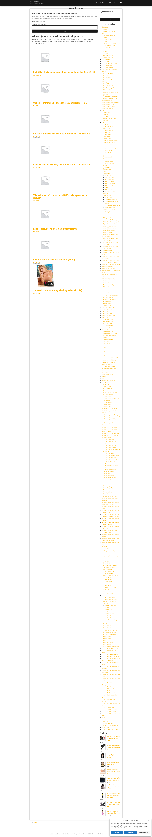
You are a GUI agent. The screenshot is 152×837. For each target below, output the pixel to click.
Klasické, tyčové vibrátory (109, 567)
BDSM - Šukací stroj (106, 61)
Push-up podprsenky (108, 492)
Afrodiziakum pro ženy (108, 161)
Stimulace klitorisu (108, 394)
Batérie (105, 165)
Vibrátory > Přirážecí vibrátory (109, 693)
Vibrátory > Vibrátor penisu (108, 707)
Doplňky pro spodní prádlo (109, 469)
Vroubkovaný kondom (110, 191)
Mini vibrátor (106, 622)
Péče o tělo (106, 216)
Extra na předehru (107, 287)
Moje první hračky (107, 721)
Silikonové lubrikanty (110, 207)
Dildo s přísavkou (107, 112)
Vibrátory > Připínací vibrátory (109, 691)
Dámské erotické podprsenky (110, 447)
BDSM (103, 33)
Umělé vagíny (106, 327)
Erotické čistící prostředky (108, 279)
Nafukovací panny (107, 323)
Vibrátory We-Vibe (109, 616)
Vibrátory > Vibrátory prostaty (109, 711)
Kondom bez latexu (109, 181)
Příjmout (117, 832)
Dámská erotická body (107, 100)
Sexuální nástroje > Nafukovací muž (111, 417)
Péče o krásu (106, 214)
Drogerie (104, 155)
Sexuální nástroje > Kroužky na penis (111, 415)
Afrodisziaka (105, 27)
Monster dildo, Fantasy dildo (110, 118)
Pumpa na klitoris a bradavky (110, 295)
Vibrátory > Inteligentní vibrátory (110, 654)
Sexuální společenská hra (109, 723)
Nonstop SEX (34, 2)
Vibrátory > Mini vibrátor (108, 687)
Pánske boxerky (107, 490)
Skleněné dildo (107, 120)
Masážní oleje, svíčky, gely (109, 210)
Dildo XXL (105, 114)
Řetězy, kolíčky (107, 47)
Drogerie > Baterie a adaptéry (109, 228)
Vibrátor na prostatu (108, 591)
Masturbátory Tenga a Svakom (111, 333)
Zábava (103, 717)
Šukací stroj (106, 51)
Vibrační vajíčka (107, 303)
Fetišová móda (107, 41)
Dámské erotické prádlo (108, 104)
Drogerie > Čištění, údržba (108, 230)
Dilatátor (105, 37)
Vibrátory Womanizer (110, 618)
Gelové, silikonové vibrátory (110, 565)
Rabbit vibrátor (107, 583)
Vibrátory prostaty (107, 644)
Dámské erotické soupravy (108, 106)
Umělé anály (106, 342)
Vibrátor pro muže (107, 640)
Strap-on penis (107, 138)
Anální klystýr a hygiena (109, 163)
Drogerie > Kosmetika (107, 250)
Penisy (103, 378)
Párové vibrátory (107, 624)
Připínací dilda (106, 132)
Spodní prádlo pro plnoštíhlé (110, 496)
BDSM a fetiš (106, 549)
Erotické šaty (93, 2)
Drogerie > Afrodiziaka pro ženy (109, 226)
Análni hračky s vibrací (109, 597)
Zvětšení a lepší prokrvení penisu (111, 222)
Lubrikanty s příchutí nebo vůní (112, 205)
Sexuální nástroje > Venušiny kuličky (111, 433)
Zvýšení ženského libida (109, 224)
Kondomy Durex (109, 185)
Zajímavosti (37, 822)
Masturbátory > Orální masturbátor (110, 358)
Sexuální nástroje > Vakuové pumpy (111, 427)
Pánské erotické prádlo (107, 374)
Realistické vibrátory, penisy (110, 630)
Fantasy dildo (106, 128)
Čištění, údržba (107, 169)
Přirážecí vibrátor (107, 581)
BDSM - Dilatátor (106, 59)
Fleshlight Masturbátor (109, 321)
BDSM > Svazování (106, 78)
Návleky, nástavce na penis (110, 293)
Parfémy (104, 376)
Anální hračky (105, 29)
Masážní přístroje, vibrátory (110, 620)
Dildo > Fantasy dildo (107, 147)
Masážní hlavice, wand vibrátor (111, 575)
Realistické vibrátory (108, 585)
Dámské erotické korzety (109, 445)
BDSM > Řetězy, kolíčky (107, 73)
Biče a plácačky (107, 90)
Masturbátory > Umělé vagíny (109, 362)
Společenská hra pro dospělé (110, 725)
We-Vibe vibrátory (109, 573)
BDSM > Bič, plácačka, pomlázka (110, 63)
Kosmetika (106, 193)
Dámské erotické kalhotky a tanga (110, 102)
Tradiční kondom (109, 189)
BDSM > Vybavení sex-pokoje (109, 82)
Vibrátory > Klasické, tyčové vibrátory (111, 656)
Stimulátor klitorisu (108, 297)
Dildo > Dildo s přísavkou (108, 145)
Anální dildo (106, 124)
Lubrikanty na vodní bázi (111, 199)
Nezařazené (105, 372)
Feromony (105, 171)
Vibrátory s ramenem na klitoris (111, 646)
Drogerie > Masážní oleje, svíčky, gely (111, 264)
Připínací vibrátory (107, 579)
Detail (39, 75)
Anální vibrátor (106, 561)
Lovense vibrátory (109, 571)
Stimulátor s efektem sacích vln (111, 634)
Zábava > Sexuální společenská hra (111, 729)
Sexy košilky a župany (108, 494)
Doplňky (105, 463)
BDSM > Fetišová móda (107, 67)
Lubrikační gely (107, 195)
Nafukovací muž (107, 291)
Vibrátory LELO (108, 610)
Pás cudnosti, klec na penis (110, 45)
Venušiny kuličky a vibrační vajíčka (110, 557)
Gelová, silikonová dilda (109, 130)
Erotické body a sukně (108, 476)
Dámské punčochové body (110, 459)
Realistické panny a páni (109, 366)
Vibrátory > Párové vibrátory (109, 689)
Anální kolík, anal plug (108, 285)
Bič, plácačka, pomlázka (109, 35)
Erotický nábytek (107, 39)
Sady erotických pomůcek (108, 380)
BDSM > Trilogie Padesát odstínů (110, 80)
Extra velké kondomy (110, 177)
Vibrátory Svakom (109, 614)
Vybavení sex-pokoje (108, 57)
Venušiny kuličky (107, 301)
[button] (149, 820)
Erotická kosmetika (106, 277)
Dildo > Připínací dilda (107, 151)
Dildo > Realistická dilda (107, 153)
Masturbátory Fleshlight (109, 331)
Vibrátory (104, 595)
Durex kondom (108, 175)
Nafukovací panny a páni (108, 364)
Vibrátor (104, 559)
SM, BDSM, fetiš (105, 547)
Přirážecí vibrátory (107, 628)
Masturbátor (105, 317)
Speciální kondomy (109, 187)
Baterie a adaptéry (107, 167)
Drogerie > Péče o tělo (107, 266)
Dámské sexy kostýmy (107, 108)
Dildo (103, 122)
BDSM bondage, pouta (108, 88)
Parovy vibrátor (107, 577)
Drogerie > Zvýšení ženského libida (110, 275)
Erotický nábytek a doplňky (108, 307)
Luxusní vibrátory (107, 569)
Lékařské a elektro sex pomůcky (111, 43)
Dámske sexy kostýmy (109, 461)
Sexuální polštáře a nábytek (110, 98)
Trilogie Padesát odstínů (109, 55)
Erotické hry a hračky (107, 281)
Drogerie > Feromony (107, 232)
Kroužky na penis (105, 2)
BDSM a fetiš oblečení (108, 86)
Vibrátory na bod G (108, 593)
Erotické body (106, 473)
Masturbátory (105, 329)
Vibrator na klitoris (107, 589)
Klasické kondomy (109, 179)
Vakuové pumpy (107, 396)
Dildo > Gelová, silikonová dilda (109, 149)
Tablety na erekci (107, 218)
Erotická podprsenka (108, 471)
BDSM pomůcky (105, 84)
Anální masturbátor (108, 319)
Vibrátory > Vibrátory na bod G (109, 709)
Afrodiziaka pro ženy (108, 157)
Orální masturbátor (108, 325)
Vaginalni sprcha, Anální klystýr (111, 220)
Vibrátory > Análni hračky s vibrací (110, 648)
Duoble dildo (106, 116)
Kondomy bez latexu (110, 183)
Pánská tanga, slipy (108, 488)
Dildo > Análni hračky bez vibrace (110, 141)
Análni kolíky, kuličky (108, 126)
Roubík (105, 49)
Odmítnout (130, 832)
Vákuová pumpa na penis (109, 299)
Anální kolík (106, 384)
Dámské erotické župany (109, 457)
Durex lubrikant (108, 197)
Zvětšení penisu (107, 305)
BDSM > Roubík (105, 76)
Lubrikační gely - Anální (107, 313)
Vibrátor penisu (107, 638)
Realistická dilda (107, 134)
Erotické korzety (107, 480)
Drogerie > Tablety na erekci (109, 268)
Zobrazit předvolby (143, 832)
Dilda (103, 110)
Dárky (115, 2)
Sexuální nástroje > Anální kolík (109, 408)
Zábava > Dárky (105, 727)
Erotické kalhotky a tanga (109, 478)
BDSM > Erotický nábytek (108, 65)
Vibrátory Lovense (109, 612)
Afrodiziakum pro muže (109, 159)
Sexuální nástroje (106, 382)
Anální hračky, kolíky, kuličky (109, 31)
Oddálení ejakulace (108, 212)
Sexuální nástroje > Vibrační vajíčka (110, 435)
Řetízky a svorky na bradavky (110, 96)
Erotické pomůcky (106, 283)
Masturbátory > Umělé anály (109, 360)
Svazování (105, 53)
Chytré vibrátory (107, 563)
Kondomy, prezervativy (109, 173)
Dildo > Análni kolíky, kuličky (108, 143)
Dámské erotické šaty (108, 453)
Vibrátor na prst (107, 636)
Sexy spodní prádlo (106, 437)
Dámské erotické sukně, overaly (111, 455)
